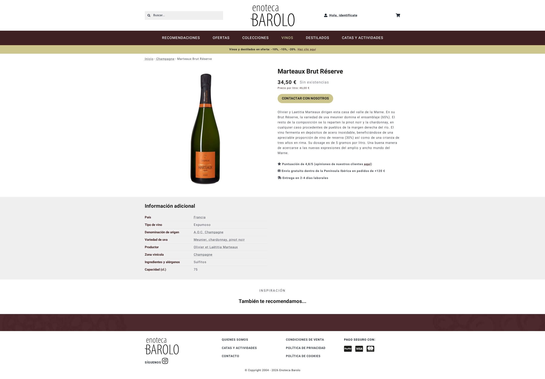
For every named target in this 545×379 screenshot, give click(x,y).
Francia (200, 217)
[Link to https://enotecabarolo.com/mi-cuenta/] (326, 15)
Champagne (165, 59)
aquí (367, 164)
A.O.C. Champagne (209, 232)
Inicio (149, 59)
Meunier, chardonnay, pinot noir (219, 239)
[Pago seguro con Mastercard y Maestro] (165, 360)
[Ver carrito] (398, 15)
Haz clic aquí (307, 49)
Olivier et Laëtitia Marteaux (216, 247)
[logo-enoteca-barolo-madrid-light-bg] (273, 5)
